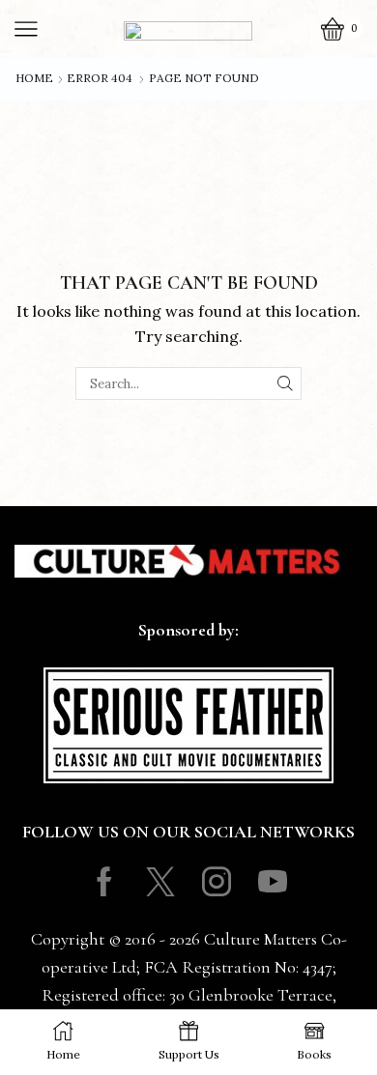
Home (34, 78)
